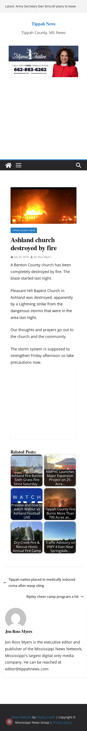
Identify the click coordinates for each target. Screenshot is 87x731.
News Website (21, 717)
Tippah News (43, 23)
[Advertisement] (43, 124)
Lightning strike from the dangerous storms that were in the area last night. (41, 310)
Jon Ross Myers (43, 257)
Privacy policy (62, 722)
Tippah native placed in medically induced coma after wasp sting (41, 582)
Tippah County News (23, 230)
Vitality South (46, 717)
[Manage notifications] (9, 721)
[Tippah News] (8, 165)
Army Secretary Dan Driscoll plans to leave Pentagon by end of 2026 (46, 8)
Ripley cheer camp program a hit (52, 596)
